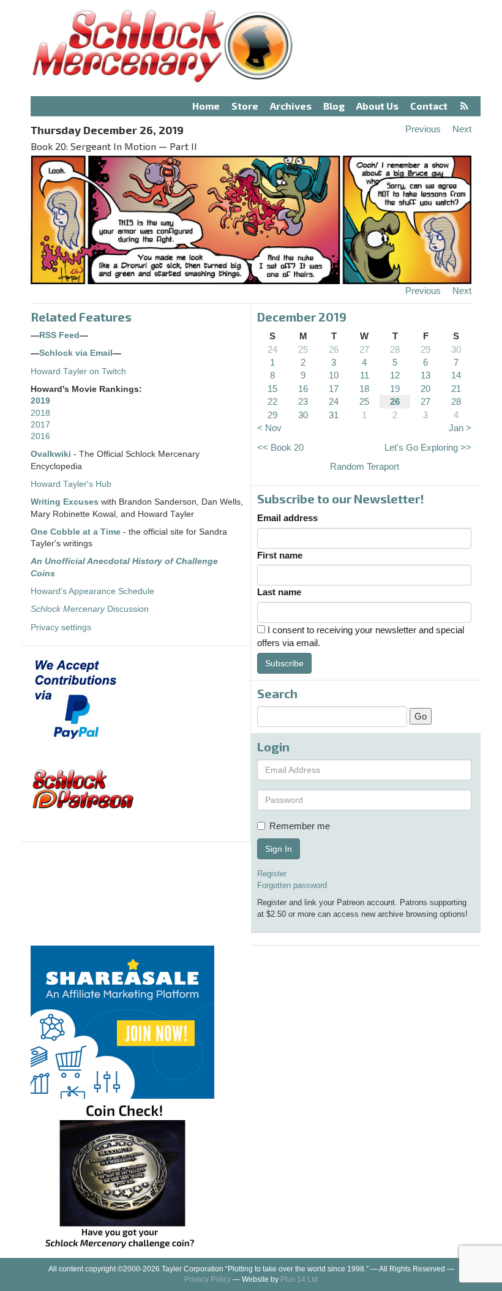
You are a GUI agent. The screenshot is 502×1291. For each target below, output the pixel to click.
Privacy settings (61, 627)
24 (272, 349)
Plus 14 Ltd (299, 1279)
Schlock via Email (76, 353)
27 (364, 349)
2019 (40, 400)
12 (395, 375)
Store (244, 105)
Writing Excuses (65, 501)
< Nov (269, 428)
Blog (334, 105)
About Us (377, 105)
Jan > (460, 428)
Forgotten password (292, 885)
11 (364, 375)
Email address (287, 518)
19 (395, 388)
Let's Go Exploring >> (427, 447)
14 (456, 375)
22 (272, 401)
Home (206, 105)
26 (334, 349)
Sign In (278, 849)
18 (364, 388)
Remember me (299, 826)
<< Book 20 (280, 447)
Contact (429, 105)
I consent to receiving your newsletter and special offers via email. (360, 636)
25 (303, 349)
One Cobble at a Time (76, 531)
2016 (40, 436)
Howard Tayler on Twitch (78, 371)
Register (272, 873)
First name (279, 555)
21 (456, 388)
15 (272, 388)
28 (395, 349)
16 (303, 388)
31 (334, 415)
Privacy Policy (207, 1279)
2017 (40, 424)
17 (334, 388)
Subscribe (284, 663)
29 (425, 349)
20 (425, 388)
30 (456, 349)
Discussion (90, 609)
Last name (279, 592)
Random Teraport (364, 466)
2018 (40, 413)
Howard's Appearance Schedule (92, 591)
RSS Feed (59, 335)
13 (425, 375)
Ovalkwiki (52, 454)
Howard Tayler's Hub (71, 484)
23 (303, 401)
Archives (291, 105)
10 (334, 375)
